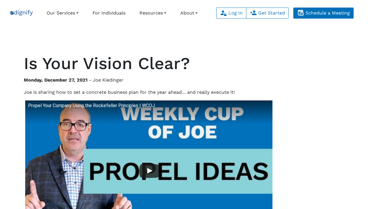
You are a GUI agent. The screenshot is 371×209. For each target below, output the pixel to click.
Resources (151, 13)
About (187, 13)
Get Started (271, 13)
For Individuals (109, 13)
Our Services (61, 13)
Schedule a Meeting (327, 13)
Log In (235, 13)
